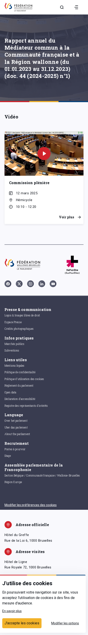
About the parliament (17, 434)
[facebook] (8, 283)
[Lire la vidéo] (44, 153)
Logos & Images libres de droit (22, 315)
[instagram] (30, 283)
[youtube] (53, 283)
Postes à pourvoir (15, 449)
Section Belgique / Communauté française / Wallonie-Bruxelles (42, 475)
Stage (8, 455)
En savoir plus (12, 611)
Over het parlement (16, 420)
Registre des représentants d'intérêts (26, 405)
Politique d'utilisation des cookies (24, 379)
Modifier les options (65, 623)
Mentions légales (14, 365)
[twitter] (19, 283)
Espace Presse (13, 322)
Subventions (12, 350)
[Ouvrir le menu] (76, 7)
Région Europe (13, 482)
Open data (10, 392)
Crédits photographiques (19, 328)
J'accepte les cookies (22, 623)
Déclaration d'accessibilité (20, 399)
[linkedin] (41, 283)
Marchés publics (14, 344)
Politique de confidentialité (20, 372)
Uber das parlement (16, 427)
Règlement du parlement (19, 385)
